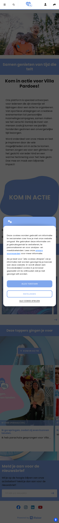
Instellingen (29, 293)
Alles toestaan (29, 283)
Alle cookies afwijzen (29, 301)
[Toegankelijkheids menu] (55, 519)
